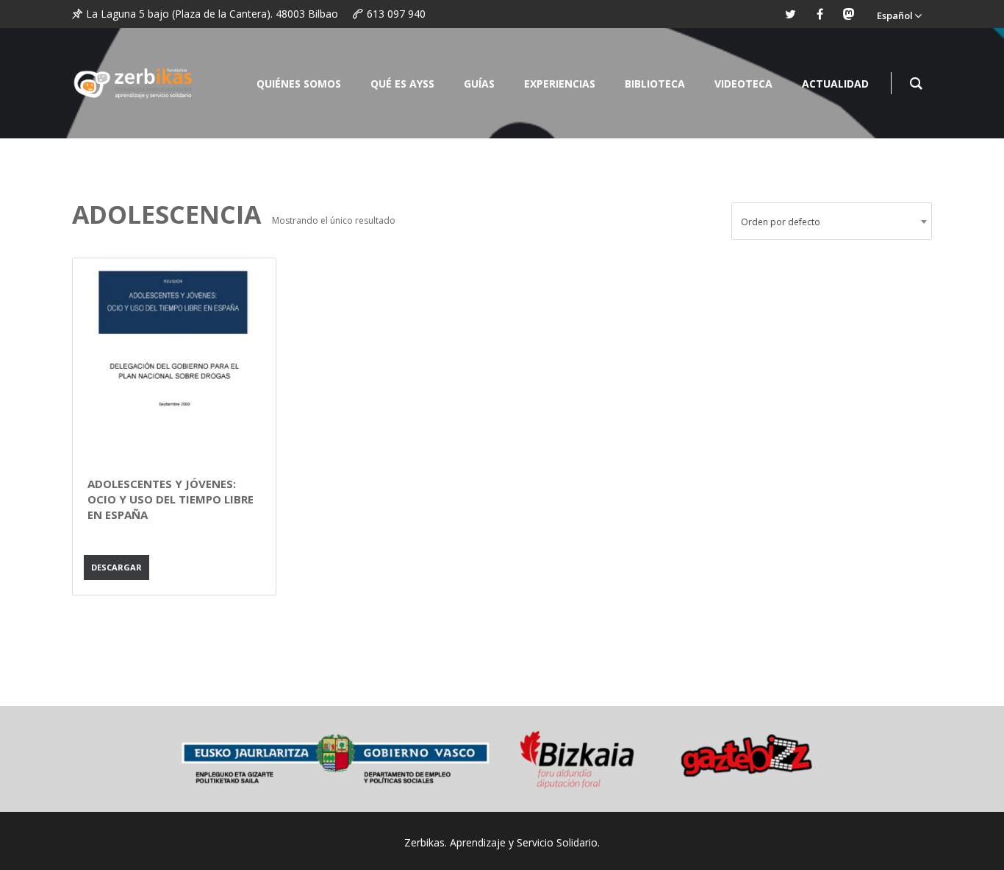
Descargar (116, 567)
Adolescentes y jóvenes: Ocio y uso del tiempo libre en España (170, 499)
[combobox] (831, 221)
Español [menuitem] (895, 15)
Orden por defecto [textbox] (780, 222)
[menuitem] (899, 14)
